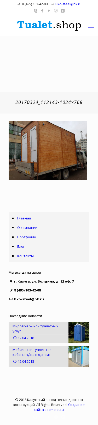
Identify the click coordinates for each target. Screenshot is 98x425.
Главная (24, 218)
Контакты (25, 255)
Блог (21, 246)
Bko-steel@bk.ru (68, 4)
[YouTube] (49, 10)
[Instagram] (56, 10)
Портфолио (26, 237)
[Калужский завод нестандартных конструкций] (49, 25)
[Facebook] (42, 10)
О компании (27, 227)
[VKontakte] (62, 10)
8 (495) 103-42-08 (35, 4)
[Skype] (35, 10)
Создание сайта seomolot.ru (59, 407)
